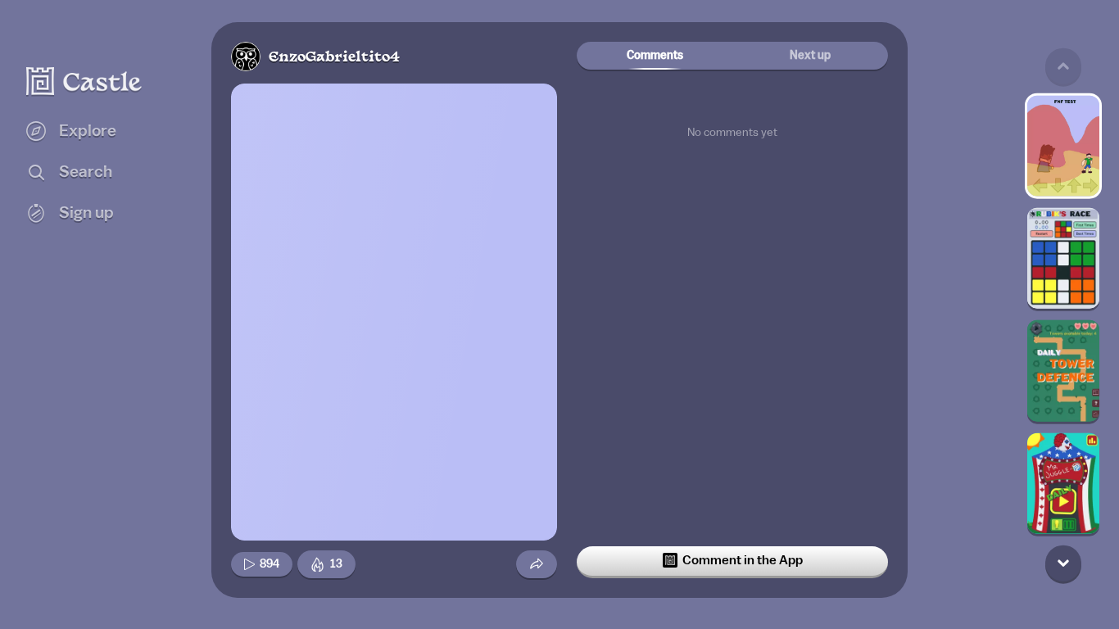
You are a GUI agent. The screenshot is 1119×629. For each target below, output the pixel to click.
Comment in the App (742, 560)
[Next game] (1063, 563)
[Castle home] (84, 81)
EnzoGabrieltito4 (334, 58)
